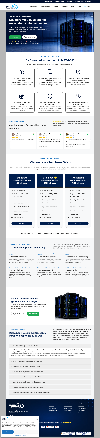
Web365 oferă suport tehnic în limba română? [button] (28, 372)
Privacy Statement (18, 435)
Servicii (64, 6)
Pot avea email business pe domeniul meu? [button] (28, 387)
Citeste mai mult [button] (43, 146)
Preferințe (32, 431)
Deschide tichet (82, 408)
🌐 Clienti (87, 6)
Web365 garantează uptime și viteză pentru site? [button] (29, 382)
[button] (37, 419)
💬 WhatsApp (33, 313)
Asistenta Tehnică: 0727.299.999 (83, 1)
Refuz (20, 431)
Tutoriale (80, 412)
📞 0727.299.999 (29, 37)
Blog (72, 6)
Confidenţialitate (59, 1)
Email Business (45, 6)
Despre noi (69, 1)
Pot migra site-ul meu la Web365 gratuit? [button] (27, 366)
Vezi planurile (15, 37)
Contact (24, 435)
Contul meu (81, 406)
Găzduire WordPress (68, 412)
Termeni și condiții (53, 410)
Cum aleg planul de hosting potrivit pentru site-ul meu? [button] (32, 392)
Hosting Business (68, 408)
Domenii (55, 6)
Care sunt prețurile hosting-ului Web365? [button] (27, 377)
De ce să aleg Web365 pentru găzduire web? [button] (28, 361)
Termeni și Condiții (47, 1)
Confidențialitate (52, 408)
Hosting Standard (68, 406)
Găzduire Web (33, 6)
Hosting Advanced (68, 410)
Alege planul (22, 223)
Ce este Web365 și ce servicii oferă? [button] (25, 346)
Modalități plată (82, 410)
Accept (8, 431)
